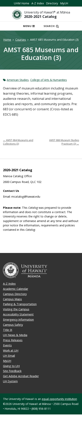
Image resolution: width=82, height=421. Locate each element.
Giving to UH (11, 366)
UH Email (9, 356)
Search (49, 26)
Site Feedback (12, 371)
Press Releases (12, 340)
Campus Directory (15, 294)
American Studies (18, 80)
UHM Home (21, 3)
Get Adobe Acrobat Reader (21, 376)
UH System (10, 381)
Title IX (7, 330)
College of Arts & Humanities (48, 80)
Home (7, 39)
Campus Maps (12, 299)
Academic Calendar (15, 289)
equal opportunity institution (59, 399)
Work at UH (10, 350)
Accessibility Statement (18, 314)
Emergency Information (18, 319)
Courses (20, 39)
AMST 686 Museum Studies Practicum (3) (64, 141)
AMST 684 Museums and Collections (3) (18, 141)
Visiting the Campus (16, 309)
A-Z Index (37, 3)
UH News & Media (15, 335)
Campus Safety (13, 325)
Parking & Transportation (20, 304)
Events (7, 345)
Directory (52, 3)
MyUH (64, 3)
